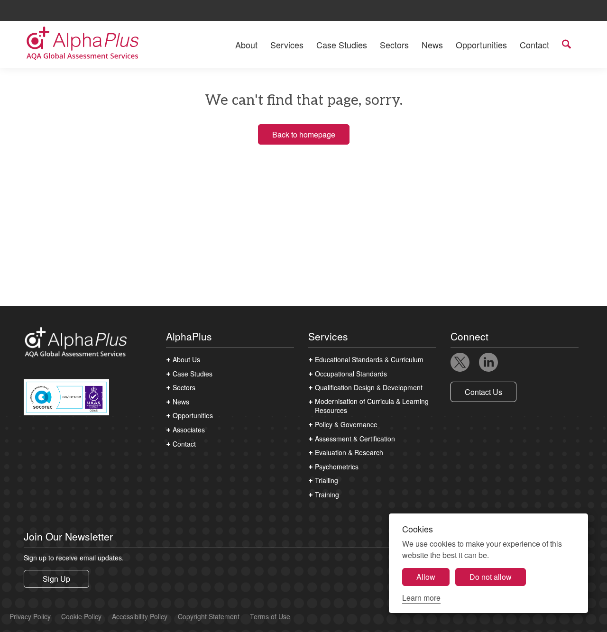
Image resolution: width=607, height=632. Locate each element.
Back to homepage (303, 134)
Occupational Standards (351, 373)
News (432, 44)
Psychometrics (337, 466)
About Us (186, 359)
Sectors (394, 44)
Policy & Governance (346, 424)
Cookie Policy (81, 616)
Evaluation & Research (349, 452)
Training (327, 494)
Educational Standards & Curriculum (369, 359)
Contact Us (483, 391)
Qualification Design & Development (369, 387)
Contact (534, 44)
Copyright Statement (208, 616)
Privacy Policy (30, 616)
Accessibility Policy (139, 616)
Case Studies (341, 44)
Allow (425, 576)
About (246, 44)
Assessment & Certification (355, 438)
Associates (189, 429)
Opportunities (481, 44)
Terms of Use (270, 616)
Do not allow (490, 576)
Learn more (421, 597)
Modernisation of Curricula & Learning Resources (372, 406)
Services (287, 44)
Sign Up (56, 578)
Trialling (326, 480)
